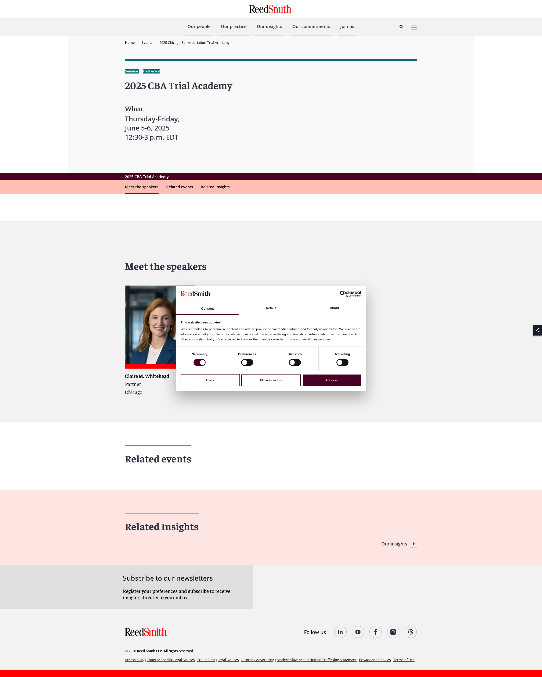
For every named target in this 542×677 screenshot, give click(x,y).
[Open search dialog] (401, 27)
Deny (210, 380)
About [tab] (334, 308)
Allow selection (271, 380)
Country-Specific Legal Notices (171, 660)
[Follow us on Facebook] (375, 632)
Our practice (234, 26)
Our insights (269, 26)
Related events (179, 186)
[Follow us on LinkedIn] (340, 632)
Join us (347, 26)
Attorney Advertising (257, 660)
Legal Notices (228, 660)
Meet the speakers (142, 186)
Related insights (215, 186)
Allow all (331, 380)
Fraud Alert (206, 660)
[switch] (247, 362)
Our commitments (311, 26)
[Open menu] (414, 27)
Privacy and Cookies (375, 660)
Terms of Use (404, 660)
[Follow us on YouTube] (358, 632)
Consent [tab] (207, 308)
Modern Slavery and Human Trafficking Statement (317, 660)
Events (147, 42)
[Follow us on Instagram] (393, 632)
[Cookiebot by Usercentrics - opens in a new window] (343, 294)
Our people (199, 26)
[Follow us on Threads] (411, 632)
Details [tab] (271, 308)
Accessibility (134, 660)
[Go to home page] (270, 9)
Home (130, 42)
